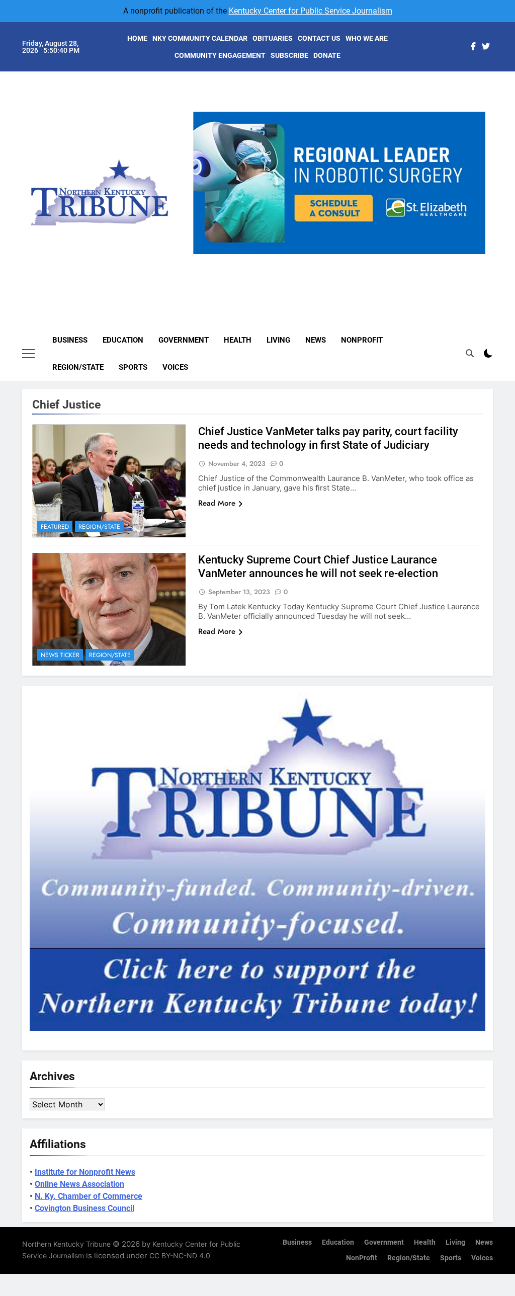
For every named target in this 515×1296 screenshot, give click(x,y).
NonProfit (362, 340)
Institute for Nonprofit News (85, 1172)
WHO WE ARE (367, 38)
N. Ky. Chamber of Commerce (88, 1196)
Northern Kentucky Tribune (66, 1244)
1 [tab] (305, 260)
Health (237, 340)
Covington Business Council (84, 1208)
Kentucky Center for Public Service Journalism (310, 11)
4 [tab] (361, 260)
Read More (216, 503)
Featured (55, 526)
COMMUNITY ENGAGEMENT (220, 55)
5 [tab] (380, 260)
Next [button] (473, 254)
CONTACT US (319, 38)
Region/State (78, 367)
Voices (175, 367)
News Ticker (60, 655)
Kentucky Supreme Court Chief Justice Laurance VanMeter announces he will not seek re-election (318, 566)
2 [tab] (324, 260)
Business (70, 340)
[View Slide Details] (348, 183)
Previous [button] (204, 254)
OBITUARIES (272, 38)
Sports (133, 367)
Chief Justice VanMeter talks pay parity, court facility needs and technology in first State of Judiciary (328, 438)
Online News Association (79, 1184)
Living (278, 340)
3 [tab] (343, 260)
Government (183, 340)
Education (123, 340)
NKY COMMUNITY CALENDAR (199, 38)
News (315, 340)
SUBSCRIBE (289, 55)
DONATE (326, 55)
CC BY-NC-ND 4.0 (179, 1255)
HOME (137, 38)
